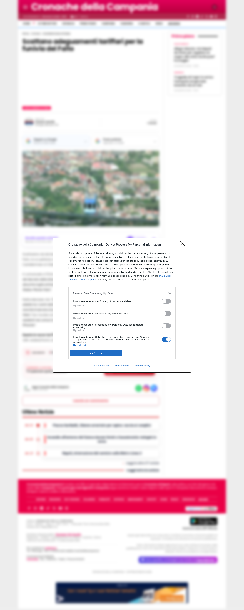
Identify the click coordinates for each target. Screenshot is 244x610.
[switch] (166, 301)
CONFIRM (96, 352)
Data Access (122, 365)
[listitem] (122, 293)
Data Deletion (101, 365)
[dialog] (122, 305)
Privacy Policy (142, 365)
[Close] (183, 244)
